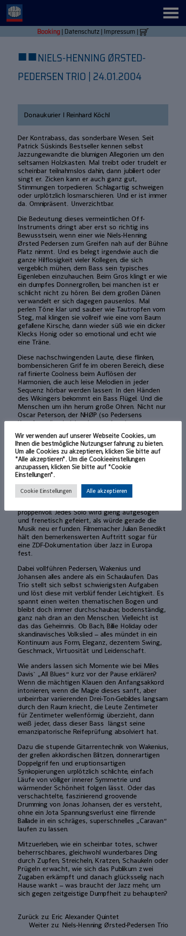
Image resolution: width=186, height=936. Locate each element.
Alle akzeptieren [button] (107, 491)
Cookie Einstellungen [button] (46, 491)
